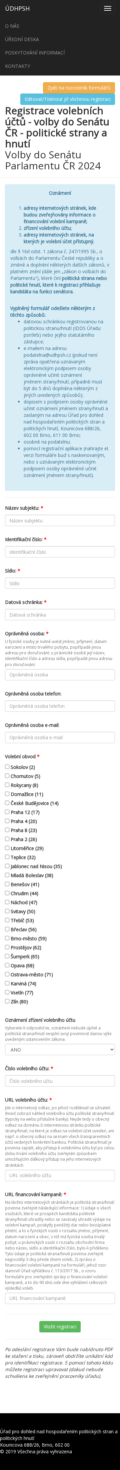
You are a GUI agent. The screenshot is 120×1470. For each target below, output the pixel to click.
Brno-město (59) (28, 938)
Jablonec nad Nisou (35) (35, 866)
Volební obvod (22, 756)
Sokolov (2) (22, 767)
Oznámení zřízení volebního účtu (40, 1020)
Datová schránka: (26, 602)
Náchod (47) (23, 902)
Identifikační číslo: (26, 539)
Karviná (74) (22, 983)
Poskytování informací (35, 52)
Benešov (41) (24, 884)
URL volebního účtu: (28, 1100)
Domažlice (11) (26, 794)
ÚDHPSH (17, 8)
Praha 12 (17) (24, 812)
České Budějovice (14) (34, 803)
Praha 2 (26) (23, 839)
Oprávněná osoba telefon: (33, 693)
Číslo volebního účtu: (29, 1068)
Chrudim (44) (23, 893)
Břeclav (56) (23, 929)
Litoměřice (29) (26, 848)
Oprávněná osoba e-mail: (32, 725)
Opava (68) (21, 965)
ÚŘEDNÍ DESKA (22, 39)
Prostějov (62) (25, 947)
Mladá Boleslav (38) (31, 875)
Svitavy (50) (22, 911)
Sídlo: (12, 570)
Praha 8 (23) (23, 830)
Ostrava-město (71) (31, 974)
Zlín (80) (18, 1001)
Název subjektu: (24, 508)
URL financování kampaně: (35, 1194)
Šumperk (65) (24, 956)
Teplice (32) (22, 857)
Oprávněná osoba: (27, 633)
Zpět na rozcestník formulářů (79, 88)
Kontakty (17, 66)
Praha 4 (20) (23, 821)
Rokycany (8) (23, 785)
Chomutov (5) (24, 776)
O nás (12, 26)
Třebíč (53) (21, 920)
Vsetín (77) (21, 992)
